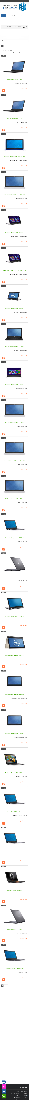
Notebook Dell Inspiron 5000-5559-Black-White (14, 195)
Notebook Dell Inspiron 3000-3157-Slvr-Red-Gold (14, 271)
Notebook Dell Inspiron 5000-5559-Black (14, 423)
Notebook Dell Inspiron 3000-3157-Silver (14, 233)
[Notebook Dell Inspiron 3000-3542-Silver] (14, 372)
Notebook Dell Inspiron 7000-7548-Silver (14, 694)
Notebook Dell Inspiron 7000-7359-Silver (14, 655)
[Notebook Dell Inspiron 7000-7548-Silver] (14, 682)
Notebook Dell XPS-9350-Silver (14, 812)
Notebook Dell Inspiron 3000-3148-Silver (14, 309)
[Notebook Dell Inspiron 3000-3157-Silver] (14, 220)
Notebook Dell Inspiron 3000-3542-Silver (14, 385)
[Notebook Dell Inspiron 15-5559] (14, 67)
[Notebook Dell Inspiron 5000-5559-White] (14, 486)
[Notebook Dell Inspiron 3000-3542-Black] (14, 334)
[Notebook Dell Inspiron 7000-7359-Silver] (14, 642)
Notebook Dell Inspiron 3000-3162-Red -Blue (14, 157)
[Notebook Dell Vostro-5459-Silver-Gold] (14, 956)
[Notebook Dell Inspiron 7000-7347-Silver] (14, 603)
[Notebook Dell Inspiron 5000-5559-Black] (14, 410)
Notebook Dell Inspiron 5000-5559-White (14, 499)
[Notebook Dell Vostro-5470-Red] (14, 916)
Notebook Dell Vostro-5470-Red (14, 929)
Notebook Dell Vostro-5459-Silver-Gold (14, 968)
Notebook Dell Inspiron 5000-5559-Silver (14, 577)
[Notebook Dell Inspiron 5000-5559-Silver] (14, 564)
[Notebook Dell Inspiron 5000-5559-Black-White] (14, 182)
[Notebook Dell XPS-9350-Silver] (14, 799)
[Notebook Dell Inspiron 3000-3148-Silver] (14, 296)
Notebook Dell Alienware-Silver (14, 890)
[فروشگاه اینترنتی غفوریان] (14, 6)
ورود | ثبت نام (9, 1)
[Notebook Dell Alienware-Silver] (14, 877)
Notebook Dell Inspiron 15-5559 (14, 79)
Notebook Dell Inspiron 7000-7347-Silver (14, 616)
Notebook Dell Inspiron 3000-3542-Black (14, 347)
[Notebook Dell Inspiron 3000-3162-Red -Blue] (14, 144)
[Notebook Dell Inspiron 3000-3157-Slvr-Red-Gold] (14, 258)
